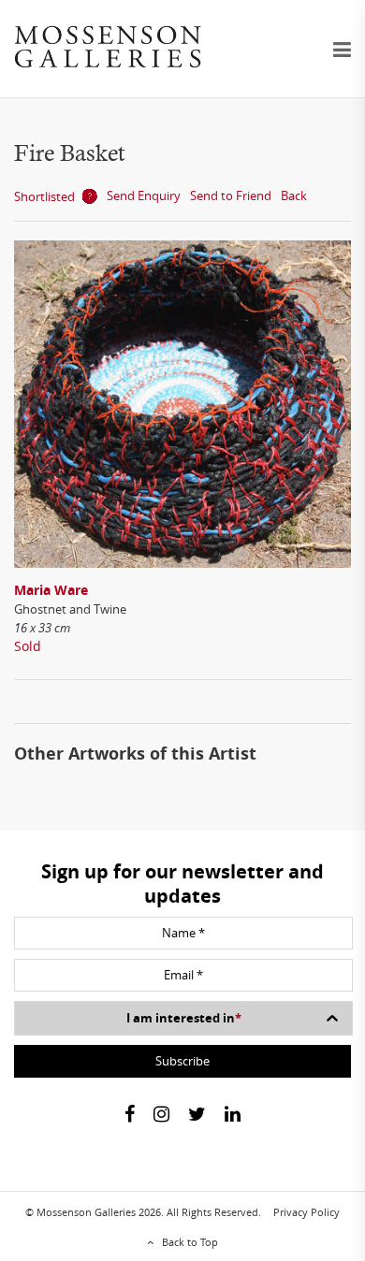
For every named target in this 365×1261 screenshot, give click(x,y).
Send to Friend (230, 195)
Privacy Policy (306, 1212)
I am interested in (183, 1017)
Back (294, 195)
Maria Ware (51, 590)
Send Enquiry (144, 195)
